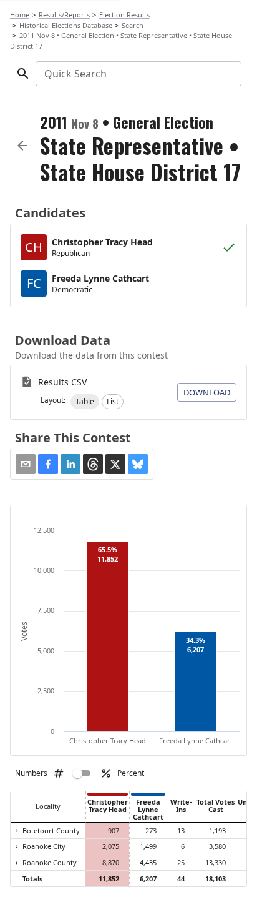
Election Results (124, 14)
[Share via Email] (26, 464)
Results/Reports (64, 14)
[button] (84, 401)
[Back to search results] (22, 145)
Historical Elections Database (65, 25)
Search (132, 25)
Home (19, 14)
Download (206, 392)
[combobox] (137, 73)
